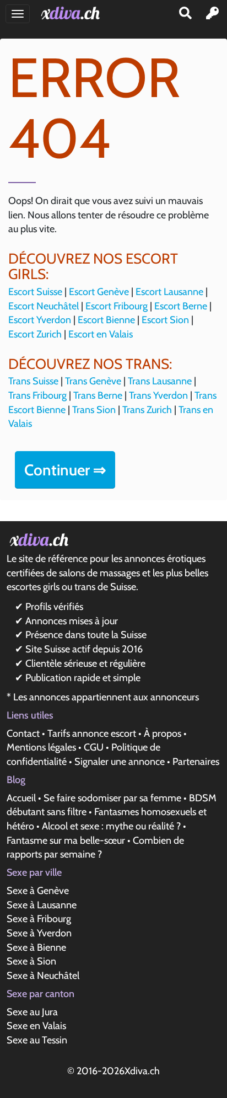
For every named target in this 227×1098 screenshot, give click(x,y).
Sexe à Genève (38, 891)
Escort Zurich (35, 334)
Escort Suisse (35, 292)
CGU (94, 747)
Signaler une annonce (119, 762)
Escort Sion (165, 320)
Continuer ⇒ (65, 469)
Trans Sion (94, 410)
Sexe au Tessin (37, 1040)
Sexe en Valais (36, 1026)
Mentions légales (41, 747)
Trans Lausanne (160, 381)
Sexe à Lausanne (42, 905)
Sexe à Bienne (36, 947)
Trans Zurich (147, 410)
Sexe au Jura (32, 1012)
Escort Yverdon (39, 320)
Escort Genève (99, 292)
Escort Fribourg (116, 306)
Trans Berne (97, 395)
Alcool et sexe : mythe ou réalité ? (111, 826)
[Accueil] (72, 13)
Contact (23, 733)
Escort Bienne (106, 320)
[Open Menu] (18, 13)
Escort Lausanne (169, 292)
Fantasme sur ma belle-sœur (66, 840)
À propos (162, 733)
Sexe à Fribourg (39, 919)
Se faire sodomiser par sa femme (112, 798)
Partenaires (195, 762)
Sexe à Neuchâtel (43, 976)
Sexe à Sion (31, 961)
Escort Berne (180, 306)
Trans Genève (93, 381)
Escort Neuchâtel (43, 306)
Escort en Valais (100, 334)
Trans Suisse (33, 381)
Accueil (21, 798)
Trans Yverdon (158, 395)
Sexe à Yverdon (39, 933)
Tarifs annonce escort (91, 733)
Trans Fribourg (37, 395)
